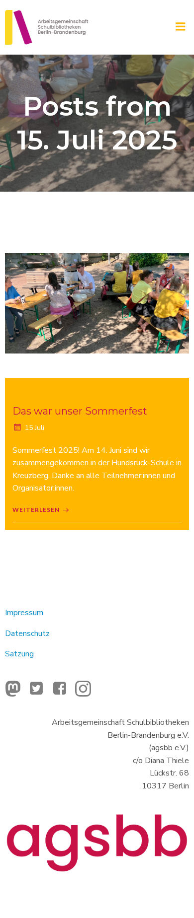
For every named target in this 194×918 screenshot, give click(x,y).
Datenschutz (27, 633)
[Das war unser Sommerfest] (97, 302)
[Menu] (180, 26)
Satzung (19, 653)
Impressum (24, 612)
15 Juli (34, 427)
